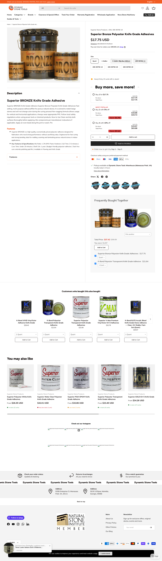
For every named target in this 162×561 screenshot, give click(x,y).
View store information (101, 171)
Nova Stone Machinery (126, 15)
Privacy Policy (111, 523)
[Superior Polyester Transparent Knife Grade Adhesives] (81, 307)
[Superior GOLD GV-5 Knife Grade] (141, 377)
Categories (18, 15)
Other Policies (111, 527)
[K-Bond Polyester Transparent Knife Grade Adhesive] (53, 307)
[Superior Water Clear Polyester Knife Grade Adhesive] (50, 377)
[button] (153, 8)
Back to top (81, 501)
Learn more (51, 2)
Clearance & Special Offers (49, 15)
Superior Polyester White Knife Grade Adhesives (19, 398)
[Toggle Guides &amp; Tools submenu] (20, 19)
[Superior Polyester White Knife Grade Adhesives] (20, 377)
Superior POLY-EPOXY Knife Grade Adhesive (79, 398)
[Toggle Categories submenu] (24, 14)
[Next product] (150, 319)
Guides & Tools (13, 19)
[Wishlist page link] (143, 8)
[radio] (115, 97)
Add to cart (133, 137)
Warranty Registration (86, 15)
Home (9, 15)
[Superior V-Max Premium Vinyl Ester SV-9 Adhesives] (108, 307)
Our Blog (109, 531)
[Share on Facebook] (102, 177)
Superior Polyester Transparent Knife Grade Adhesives (110, 398)
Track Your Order (68, 15)
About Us (109, 519)
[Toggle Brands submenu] (35, 14)
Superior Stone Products (99, 30)
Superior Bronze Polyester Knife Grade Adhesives (24, 24)
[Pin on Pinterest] (106, 177)
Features (13, 157)
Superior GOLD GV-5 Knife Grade (141, 397)
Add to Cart (101, 247)
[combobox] (84, 8)
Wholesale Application (106, 15)
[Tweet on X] (98, 177)
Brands (30, 15)
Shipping (94, 44)
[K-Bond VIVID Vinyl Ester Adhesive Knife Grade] (26, 307)
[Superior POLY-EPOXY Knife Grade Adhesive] (81, 377)
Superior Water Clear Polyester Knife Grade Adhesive (49, 398)
